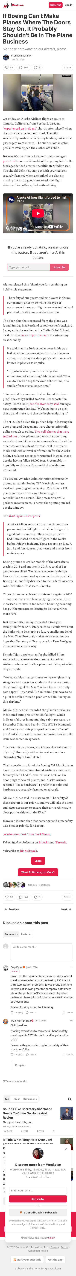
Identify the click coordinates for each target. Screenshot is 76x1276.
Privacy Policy (38, 1227)
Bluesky (44, 842)
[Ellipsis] (71, 967)
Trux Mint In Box (21, 1020)
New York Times (39, 834)
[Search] (69, 1099)
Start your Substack (29, 1259)
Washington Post (19, 516)
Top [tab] (7, 1099)
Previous (14, 909)
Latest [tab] (16, 1099)
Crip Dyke (16, 967)
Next (64, 909)
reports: (35, 516)
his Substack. (29, 851)
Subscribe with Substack (40, 1212)
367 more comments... (15, 1081)
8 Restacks (44, 884)
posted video (11, 161)
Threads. (61, 842)
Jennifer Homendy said (43, 404)
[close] (66, 1149)
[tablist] (18, 934)
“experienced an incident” (20, 128)
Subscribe (55, 5)
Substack (20, 1268)
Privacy (55, 1247)
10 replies (20, 1065)
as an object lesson (34, 335)
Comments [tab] (11, 934)
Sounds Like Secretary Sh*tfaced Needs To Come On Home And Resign (27, 1113)
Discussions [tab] (30, 1099)
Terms (64, 1247)
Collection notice (38, 1250)
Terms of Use (55, 1220)
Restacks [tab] (26, 934)
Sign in (68, 5)
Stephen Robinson (21, 56)
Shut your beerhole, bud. (18, 1122)
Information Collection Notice (44, 1224)
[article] (38, 1120)
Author (15, 971)
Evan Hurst (24, 1126)
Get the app (55, 1259)
